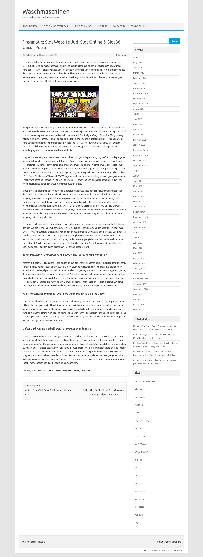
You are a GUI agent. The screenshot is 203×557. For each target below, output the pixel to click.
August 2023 (138, 232)
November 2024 (140, 155)
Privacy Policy (138, 26)
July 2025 (137, 114)
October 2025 (139, 98)
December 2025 (140, 88)
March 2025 (138, 135)
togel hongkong (142, 420)
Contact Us (119, 26)
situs (83, 371)
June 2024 (137, 181)
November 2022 (140, 279)
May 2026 (137, 62)
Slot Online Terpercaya (56, 26)
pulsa (76, 371)
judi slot (138, 460)
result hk (139, 405)
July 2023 (137, 237)
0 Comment (121, 55)
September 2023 (140, 227)
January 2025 (139, 145)
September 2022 (140, 289)
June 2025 (137, 119)
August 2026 (138, 57)
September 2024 (140, 165)
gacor (51, 371)
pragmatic (67, 371)
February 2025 (139, 140)
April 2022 (137, 299)
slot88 (89, 371)
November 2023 (140, 217)
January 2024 (139, 207)
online (58, 371)
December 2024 (140, 150)
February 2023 (139, 263)
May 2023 (137, 248)
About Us (102, 26)
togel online (140, 397)
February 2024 (139, 201)
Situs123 (139, 412)
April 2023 (137, 253)
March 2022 (138, 304)
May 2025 (137, 124)
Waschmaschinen (46, 11)
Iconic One (148, 550)
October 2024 (139, 160)
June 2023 (137, 243)
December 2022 (140, 273)
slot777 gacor (141, 444)
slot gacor (139, 499)
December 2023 (140, 212)
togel (137, 522)
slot (136, 467)
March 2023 (138, 258)
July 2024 (137, 176)
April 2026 (137, 67)
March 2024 (138, 196)
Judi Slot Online (82, 26)
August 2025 (138, 109)
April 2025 (137, 129)
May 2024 (137, 186)
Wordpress (178, 550)
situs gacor (140, 389)
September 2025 (140, 104)
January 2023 (139, 268)
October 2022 (139, 284)
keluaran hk (140, 491)
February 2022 (139, 310)
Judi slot (139, 515)
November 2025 (140, 93)
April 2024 (137, 191)
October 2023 (139, 222)
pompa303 (140, 436)
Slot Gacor (37, 371)
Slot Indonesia (30, 26)
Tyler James (32, 55)
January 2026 (139, 83)
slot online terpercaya (145, 381)
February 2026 (139, 78)
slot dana (139, 428)
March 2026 (138, 73)
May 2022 (137, 294)
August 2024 (138, 170)
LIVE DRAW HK (141, 452)
